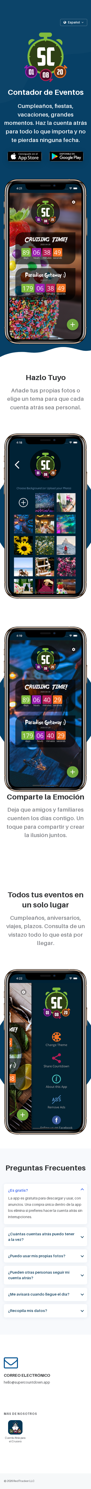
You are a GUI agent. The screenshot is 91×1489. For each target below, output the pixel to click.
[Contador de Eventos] (45, 57)
